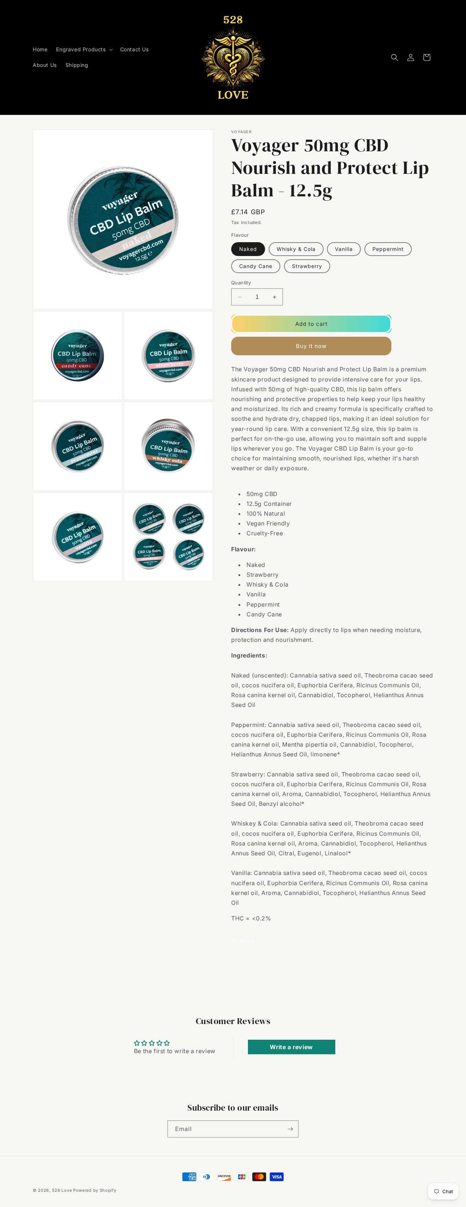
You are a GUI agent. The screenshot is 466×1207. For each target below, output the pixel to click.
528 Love (62, 1190)
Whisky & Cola (296, 249)
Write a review (291, 1047)
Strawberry (307, 266)
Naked (248, 249)
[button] (83, 49)
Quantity (241, 282)
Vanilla (344, 249)
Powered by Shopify (94, 1190)
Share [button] (247, 940)
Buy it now (311, 346)
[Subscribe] (290, 1129)
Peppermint (388, 249)
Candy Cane (255, 266)
